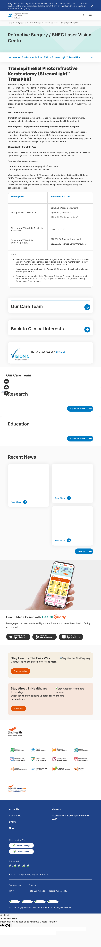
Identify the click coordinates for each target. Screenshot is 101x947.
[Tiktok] (24, 866)
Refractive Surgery (51, 23)
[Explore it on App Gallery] (71, 637)
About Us (14, 809)
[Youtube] (28, 866)
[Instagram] (19, 866)
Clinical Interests (35, 23)
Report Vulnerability (58, 891)
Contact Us (15, 815)
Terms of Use (15, 885)
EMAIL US (60, 352)
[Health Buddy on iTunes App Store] (18, 637)
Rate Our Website (37, 891)
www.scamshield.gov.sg (19, 8)
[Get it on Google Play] (44, 637)
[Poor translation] (8, 925)
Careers (56, 809)
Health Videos (23, 851)
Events (13, 822)
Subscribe (18, 708)
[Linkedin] (15, 866)
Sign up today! (20, 671)
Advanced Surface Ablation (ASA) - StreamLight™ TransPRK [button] (44, 57)
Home (10, 23)
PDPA (11, 891)
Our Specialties (21, 23)
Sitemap (32, 885)
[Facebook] (11, 866)
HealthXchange (23, 845)
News (12, 828)
